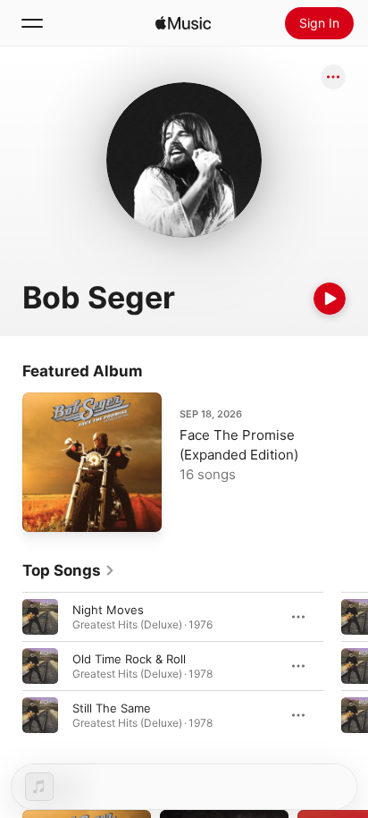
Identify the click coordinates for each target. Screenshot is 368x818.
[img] (183, 23)
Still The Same (111, 708)
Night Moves (108, 610)
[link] (68, 570)
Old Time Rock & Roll (129, 659)
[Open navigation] (32, 23)
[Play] (330, 299)
